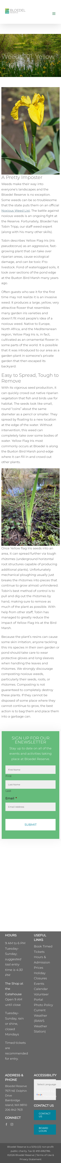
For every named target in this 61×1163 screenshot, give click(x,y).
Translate (50, 1096)
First (9, 776)
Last (8, 790)
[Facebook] (6, 1124)
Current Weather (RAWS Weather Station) (40, 1020)
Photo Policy (43, 1005)
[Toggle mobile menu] (54, 13)
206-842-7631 (14, 1109)
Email (11, 798)
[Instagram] (12, 1124)
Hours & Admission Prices (42, 962)
